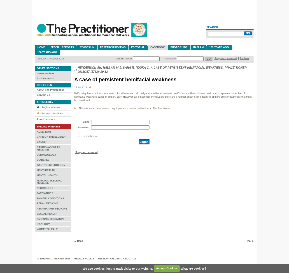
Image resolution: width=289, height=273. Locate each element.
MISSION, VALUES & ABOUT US (117, 258)
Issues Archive (45, 73)
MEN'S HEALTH (46, 170)
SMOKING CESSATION (50, 219)
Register (244, 58)
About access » (46, 119)
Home (41, 47)
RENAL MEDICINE (47, 203)
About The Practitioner (50, 89)
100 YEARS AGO (219, 47)
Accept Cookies (167, 268)
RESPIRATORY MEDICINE (52, 208)
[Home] (91, 39)
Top (249, 241)
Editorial (138, 47)
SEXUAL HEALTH (47, 213)
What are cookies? (193, 268)
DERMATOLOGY (46, 154)
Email (129, 58)
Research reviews (113, 47)
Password (170, 58)
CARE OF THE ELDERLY (51, 136)
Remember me (90, 136)
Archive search (45, 78)
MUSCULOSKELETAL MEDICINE (49, 181)
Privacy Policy (84, 258)
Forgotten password (225, 58)
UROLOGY (43, 224)
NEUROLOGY (45, 188)
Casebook (157, 47)
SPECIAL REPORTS (62, 47)
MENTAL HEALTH (47, 175)
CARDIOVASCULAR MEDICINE (48, 148)
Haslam (198, 47)
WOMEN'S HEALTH (48, 229)
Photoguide (178, 47)
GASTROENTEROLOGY (51, 165)
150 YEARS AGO (47, 52)
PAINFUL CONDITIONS (50, 198)
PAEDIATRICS (45, 193)
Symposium (86, 47)
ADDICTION (44, 131)
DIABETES (43, 159)
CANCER (42, 142)
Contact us (43, 95)
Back (80, 241)
